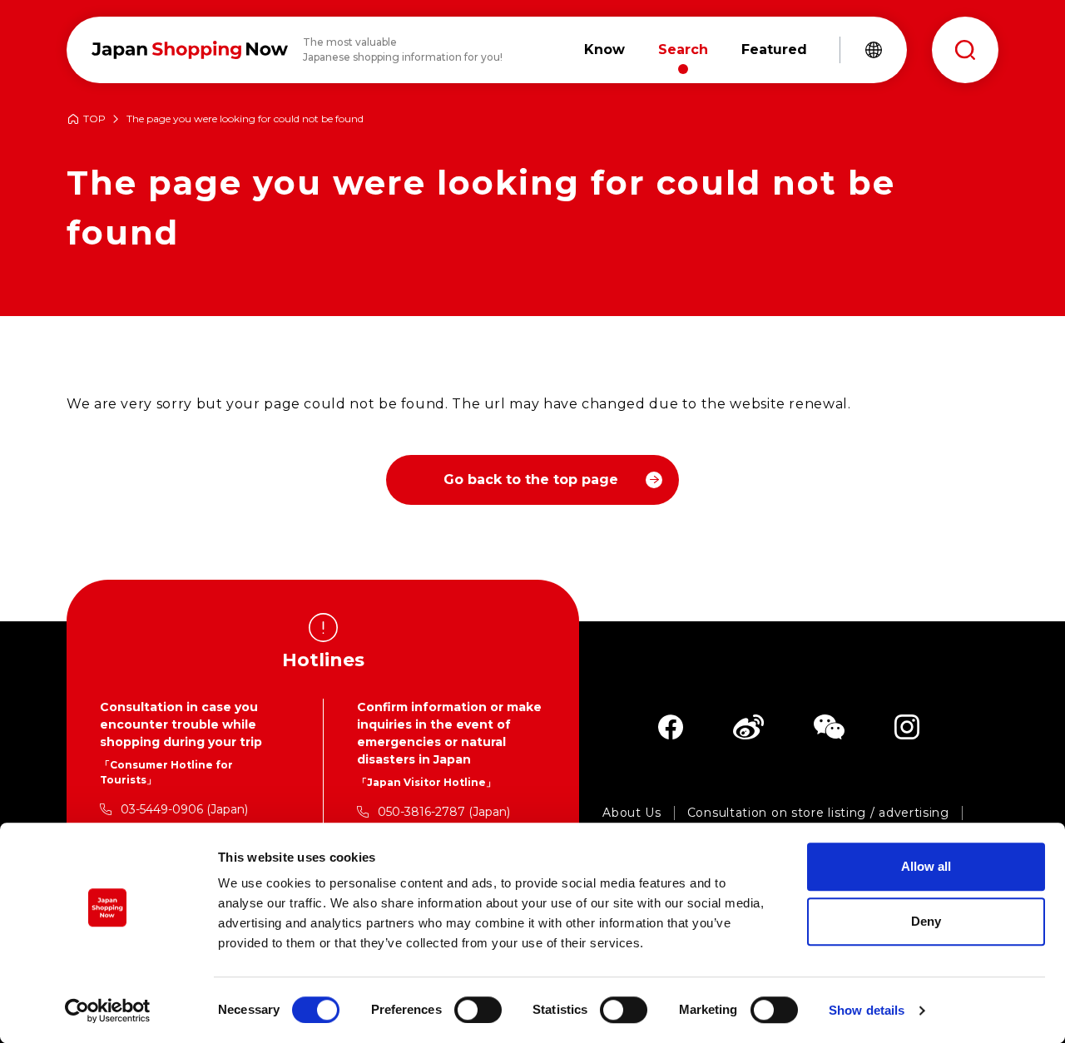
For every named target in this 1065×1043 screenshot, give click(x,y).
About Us (631, 813)
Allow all (926, 866)
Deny (926, 921)
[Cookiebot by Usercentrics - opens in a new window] (108, 1010)
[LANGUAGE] (873, 50)
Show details (866, 1010)
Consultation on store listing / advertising (818, 813)
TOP (94, 119)
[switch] (478, 1009)
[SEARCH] (965, 50)
